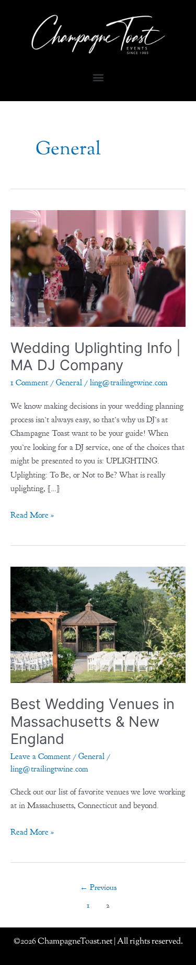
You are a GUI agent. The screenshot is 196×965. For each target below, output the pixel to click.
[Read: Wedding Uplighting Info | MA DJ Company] (98, 267)
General (69, 382)
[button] (98, 76)
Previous (98, 888)
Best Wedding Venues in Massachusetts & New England (92, 721)
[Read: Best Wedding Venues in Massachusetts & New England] (98, 624)
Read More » (32, 514)
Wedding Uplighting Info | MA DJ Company (95, 356)
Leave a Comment (40, 756)
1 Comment (29, 382)
